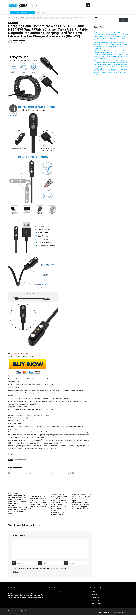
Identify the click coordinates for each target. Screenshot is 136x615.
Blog (44, 12)
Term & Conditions (96, 603)
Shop (38, 12)
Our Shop (94, 594)
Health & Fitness (19, 17)
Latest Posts (95, 597)
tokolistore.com (19, 41)
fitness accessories (20, 459)
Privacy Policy (95, 600)
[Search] (88, 5)
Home (10, 17)
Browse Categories (20, 12)
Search (96, 17)
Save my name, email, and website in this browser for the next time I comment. (40, 568)
